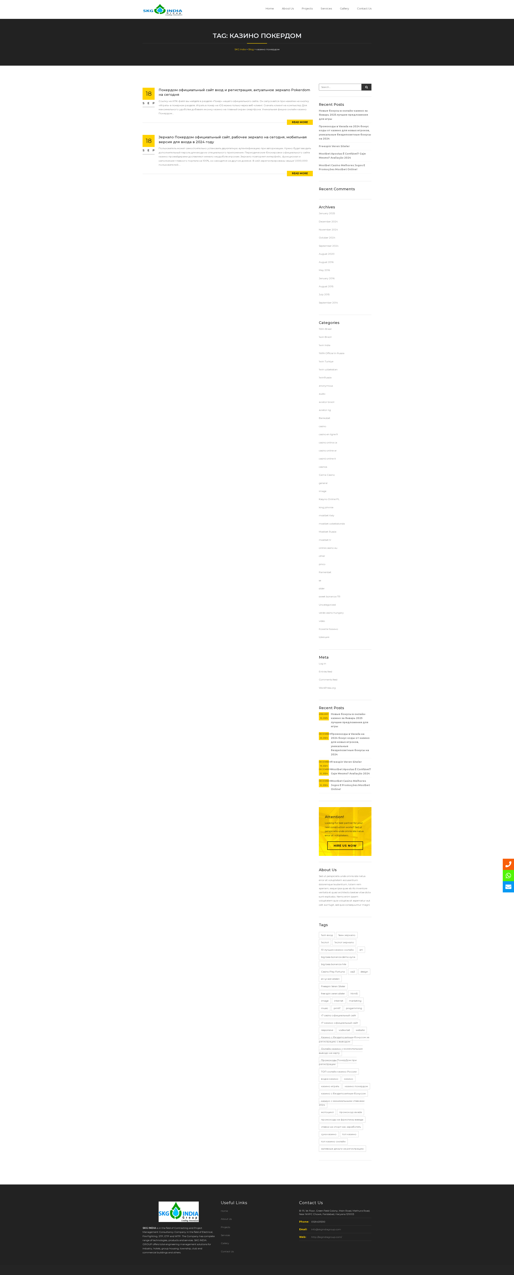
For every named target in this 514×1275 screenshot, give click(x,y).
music (324, 1008)
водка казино (329, 1078)
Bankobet (324, 418)
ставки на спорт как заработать (341, 1126)
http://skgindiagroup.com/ (326, 1236)
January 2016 (327, 278)
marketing (355, 1000)
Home (270, 8)
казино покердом (356, 1086)
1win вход (327, 935)
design (364, 971)
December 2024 (328, 221)
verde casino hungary (331, 612)
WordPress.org (327, 687)
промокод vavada (350, 1112)
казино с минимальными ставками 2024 (341, 1102)
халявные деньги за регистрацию (342, 1148)
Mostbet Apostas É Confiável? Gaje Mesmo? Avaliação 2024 (342, 155)
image (322, 491)
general (323, 483)
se (320, 580)
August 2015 (326, 286)
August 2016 (326, 262)
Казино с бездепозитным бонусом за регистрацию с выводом (344, 1039)
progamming (354, 1008)
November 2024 (328, 229)
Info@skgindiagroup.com (326, 1229)
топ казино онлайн (333, 1141)
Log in (322, 663)
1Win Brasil (325, 328)
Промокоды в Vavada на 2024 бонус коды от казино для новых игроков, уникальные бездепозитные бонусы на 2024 (345, 132)
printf (337, 1008)
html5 (354, 993)
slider (322, 588)
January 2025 (327, 213)
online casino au (328, 547)
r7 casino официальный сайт (338, 1015)
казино (348, 1078)
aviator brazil (326, 401)
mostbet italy (326, 515)
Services (326, 8)
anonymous (326, 385)
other (322, 555)
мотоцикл (327, 1112)
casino (322, 426)
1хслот (325, 942)
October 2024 (327, 237)
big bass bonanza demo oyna (338, 956)
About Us (288, 8)
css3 (352, 971)
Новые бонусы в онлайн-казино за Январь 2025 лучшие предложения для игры (343, 114)
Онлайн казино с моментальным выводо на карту (341, 1050)
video (322, 620)
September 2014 (328, 302)
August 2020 (327, 253)
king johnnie (326, 507)
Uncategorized (327, 604)
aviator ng (325, 409)
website (360, 1030)
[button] (508, 886)
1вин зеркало (346, 935)
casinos (323, 466)
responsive (327, 1030)
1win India (324, 345)
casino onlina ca (328, 442)
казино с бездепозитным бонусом (343, 1093)
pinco (322, 564)
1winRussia (325, 377)
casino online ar (328, 450)
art (361, 949)
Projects (307, 8)
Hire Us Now (345, 845)
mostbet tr (325, 539)
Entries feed (325, 671)
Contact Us (364, 8)
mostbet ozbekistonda (332, 523)
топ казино (349, 1134)
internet (338, 1000)
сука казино (329, 1134)
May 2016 (324, 270)
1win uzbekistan (328, 369)
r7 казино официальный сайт (339, 1022)
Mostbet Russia (327, 531)
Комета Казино (328, 628)
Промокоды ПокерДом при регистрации (338, 1062)
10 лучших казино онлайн (337, 949)
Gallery (344, 8)
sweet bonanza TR (329, 596)
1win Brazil (325, 336)
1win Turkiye (326, 361)
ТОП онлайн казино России (339, 1071)
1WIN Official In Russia (331, 353)
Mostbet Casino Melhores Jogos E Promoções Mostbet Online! (342, 167)
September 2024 (329, 245)
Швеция (324, 637)
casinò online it (327, 458)
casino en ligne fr (328, 434)
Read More (300, 122)
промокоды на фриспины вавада (342, 1119)
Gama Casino (327, 474)
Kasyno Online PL (329, 499)
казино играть (330, 1086)
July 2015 (324, 294)
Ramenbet (325, 572)
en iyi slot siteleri (330, 978)
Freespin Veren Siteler (334, 146)
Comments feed (328, 679)
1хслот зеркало (344, 942)
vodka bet (344, 1030)
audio (322, 393)
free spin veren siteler (333, 993)
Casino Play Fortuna (333, 971)
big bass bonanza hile (333, 964)
